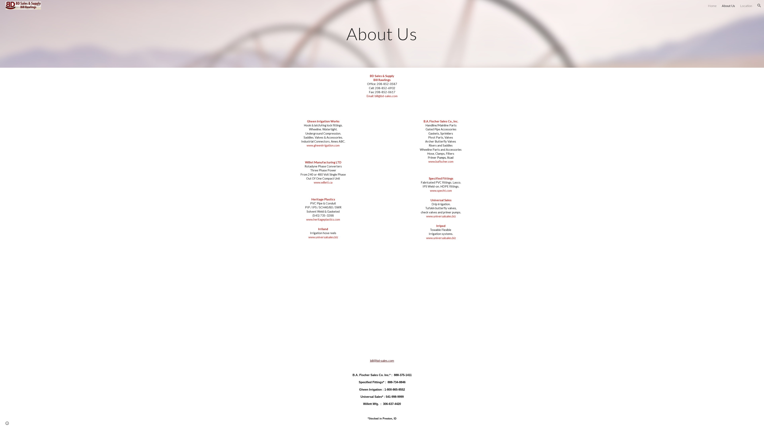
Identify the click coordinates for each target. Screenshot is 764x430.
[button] (759, 5)
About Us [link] (728, 6)
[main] (382, 34)
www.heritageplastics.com (323, 219)
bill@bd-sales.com (382, 360)
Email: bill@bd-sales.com (382, 96)
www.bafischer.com (440, 161)
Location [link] (746, 6)
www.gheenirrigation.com (323, 145)
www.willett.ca (323, 182)
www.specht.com (441, 190)
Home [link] (712, 6)
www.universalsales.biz (323, 237)
